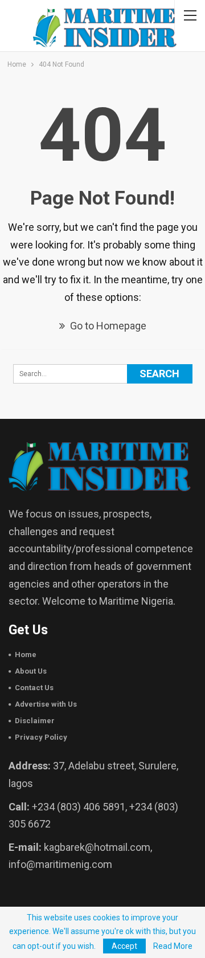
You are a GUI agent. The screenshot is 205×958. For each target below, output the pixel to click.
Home (25, 654)
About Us (31, 671)
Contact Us (34, 687)
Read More (172, 946)
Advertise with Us (46, 704)
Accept (124, 946)
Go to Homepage (107, 326)
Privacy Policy (41, 737)
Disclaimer (35, 720)
